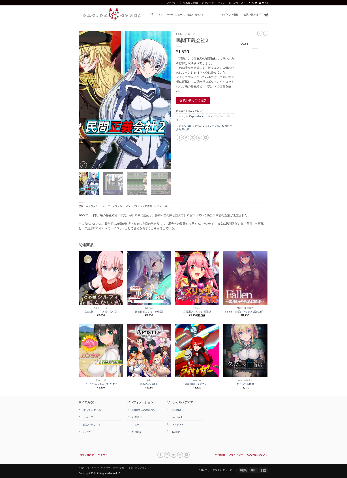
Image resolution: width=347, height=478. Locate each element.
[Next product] (259, 33)
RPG (184, 125)
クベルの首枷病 (245, 383)
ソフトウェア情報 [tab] (142, 206)
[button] (256, 14)
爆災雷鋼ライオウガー (197, 383)
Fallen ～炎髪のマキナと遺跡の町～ (245, 311)
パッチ (221, 2)
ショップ (88, 416)
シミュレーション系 (213, 125)
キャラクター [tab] (93, 206)
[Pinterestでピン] (199, 138)
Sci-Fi (190, 125)
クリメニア (211, 116)
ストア (159, 14)
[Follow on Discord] (266, 3)
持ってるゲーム (92, 409)
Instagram (177, 424)
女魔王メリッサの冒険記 (197, 311)
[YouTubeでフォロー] (263, 3)
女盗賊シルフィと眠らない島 (100, 311)
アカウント (173, 2)
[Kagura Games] (112, 15)
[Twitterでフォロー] (256, 3)
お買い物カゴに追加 (193, 100)
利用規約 (137, 431)
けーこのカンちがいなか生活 (100, 383)
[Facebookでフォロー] (249, 3)
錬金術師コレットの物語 (149, 311)
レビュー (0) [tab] (161, 206)
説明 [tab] (81, 206)
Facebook (177, 416)
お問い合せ (208, 2)
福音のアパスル (149, 383)
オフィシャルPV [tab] (121, 206)
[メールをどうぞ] (260, 3)
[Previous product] (265, 33)
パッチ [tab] (106, 206)
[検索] (152, 14)
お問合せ (137, 416)
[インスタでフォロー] (253, 3)
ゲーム (222, 116)
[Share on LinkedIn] (206, 138)
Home (180, 34)
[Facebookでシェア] (180, 138)
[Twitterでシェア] (186, 138)
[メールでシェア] (193, 138)
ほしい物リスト (237, 2)
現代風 (185, 129)
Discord (176, 409)
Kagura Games (190, 2)
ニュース (180, 14)
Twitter (176, 431)
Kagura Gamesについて (145, 409)
